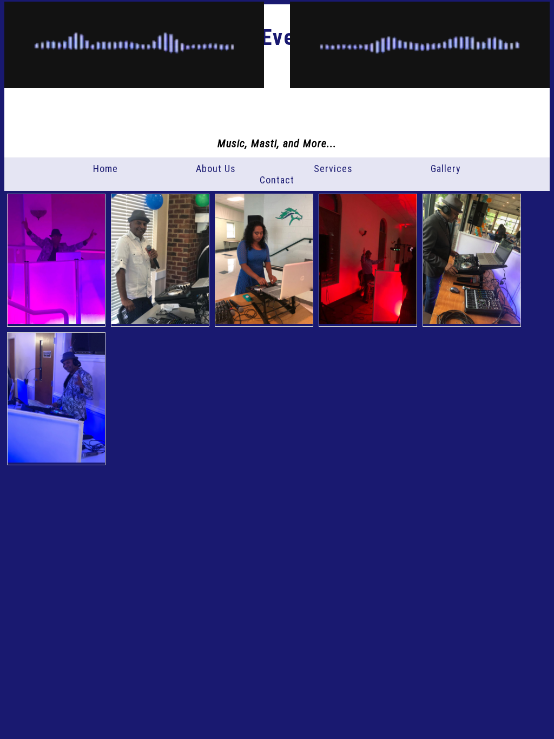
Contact (277, 180)
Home (105, 168)
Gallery (446, 168)
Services (333, 168)
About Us (216, 168)
